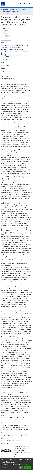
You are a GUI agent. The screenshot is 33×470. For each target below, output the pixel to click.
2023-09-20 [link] (5, 65)
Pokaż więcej (5, 59)
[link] (14, 45)
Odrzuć (21, 467)
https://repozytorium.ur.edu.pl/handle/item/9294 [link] (14, 435)
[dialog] (16, 464)
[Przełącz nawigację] (29, 3)
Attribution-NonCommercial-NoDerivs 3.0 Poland (22, 452)
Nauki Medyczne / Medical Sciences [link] (19, 9)
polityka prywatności (25, 464)
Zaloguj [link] (23, 3)
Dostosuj (3, 467)
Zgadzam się (27, 467)
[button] (3, 4)
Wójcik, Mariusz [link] (5, 71)
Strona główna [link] (5, 9)
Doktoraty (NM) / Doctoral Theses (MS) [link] (11, 11)
